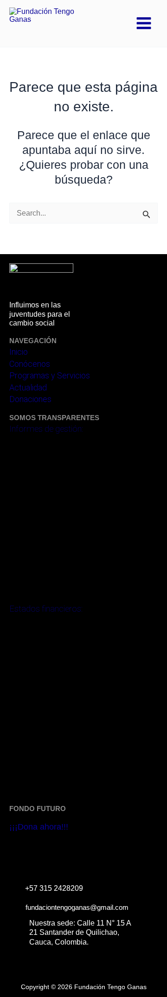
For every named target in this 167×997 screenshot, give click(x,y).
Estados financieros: (46, 609)
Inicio (18, 352)
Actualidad (28, 387)
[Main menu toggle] (143, 23)
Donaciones (30, 399)
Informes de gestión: (46, 429)
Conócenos (29, 364)
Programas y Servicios (49, 375)
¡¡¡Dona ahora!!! (38, 826)
